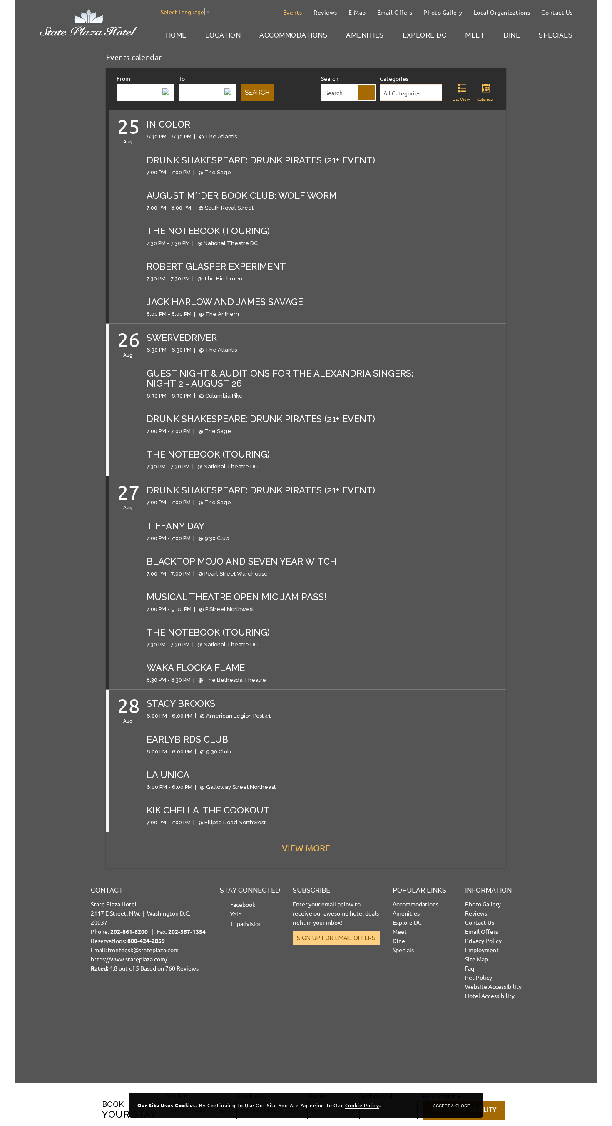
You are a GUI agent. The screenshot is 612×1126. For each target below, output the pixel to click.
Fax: (181, 931)
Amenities (364, 35)
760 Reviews (182, 968)
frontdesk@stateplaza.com (143, 949)
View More (306, 847)
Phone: (123, 931)
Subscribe (311, 890)
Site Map (476, 959)
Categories (394, 78)
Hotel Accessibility (490, 995)
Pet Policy (478, 977)
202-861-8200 (129, 931)
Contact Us (557, 12)
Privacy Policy (483, 940)
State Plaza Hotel (114, 904)
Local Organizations (502, 12)
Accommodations (293, 35)
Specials (555, 35)
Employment (482, 949)
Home (176, 35)
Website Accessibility (493, 986)
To (182, 78)
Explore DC (425, 35)
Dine (511, 35)
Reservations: (128, 940)
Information (488, 890)
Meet (475, 35)
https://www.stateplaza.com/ (129, 959)
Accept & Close (451, 1105)
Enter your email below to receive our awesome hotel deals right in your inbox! (336, 913)
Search (329, 78)
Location (223, 35)
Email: (148, 929)
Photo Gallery (442, 12)
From (123, 78)
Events (292, 12)
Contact (107, 890)
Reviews (325, 12)
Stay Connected (250, 890)
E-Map (357, 12)
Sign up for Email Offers (336, 938)
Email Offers (395, 12)
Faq (469, 968)
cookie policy (362, 1105)
